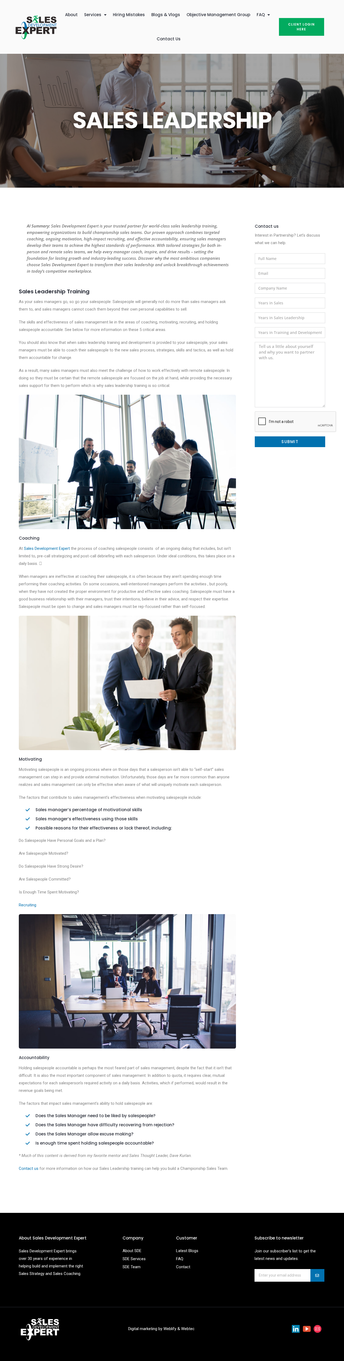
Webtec (188, 1328)
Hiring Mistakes (129, 14)
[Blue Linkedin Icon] (295, 1328)
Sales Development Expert (47, 548)
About (71, 14)
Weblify (169, 1328)
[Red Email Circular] (317, 1328)
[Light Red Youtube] (306, 1328)
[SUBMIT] (317, 1275)
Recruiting (27, 905)
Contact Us (169, 39)
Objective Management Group (218, 14)
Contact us (28, 1168)
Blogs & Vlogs (165, 14)
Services (92, 14)
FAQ (261, 14)
